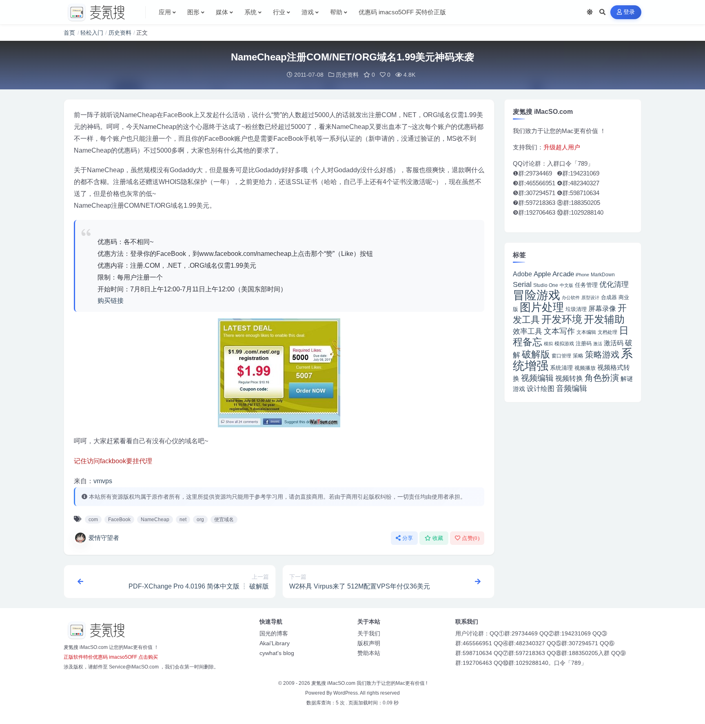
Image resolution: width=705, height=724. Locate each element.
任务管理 (586, 285)
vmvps (102, 480)
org (200, 519)
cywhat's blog (276, 653)
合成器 (609, 297)
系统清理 (561, 367)
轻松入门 (91, 32)
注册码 (584, 343)
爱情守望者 (104, 537)
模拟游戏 (564, 343)
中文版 (566, 285)
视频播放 (585, 368)
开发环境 (561, 319)
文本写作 (559, 331)
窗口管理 (561, 356)
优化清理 (614, 284)
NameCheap (155, 519)
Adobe (522, 274)
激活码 (613, 342)
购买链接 (111, 300)
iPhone (582, 274)
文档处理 (607, 332)
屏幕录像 (602, 309)
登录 (629, 12)
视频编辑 (537, 377)
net (183, 519)
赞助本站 (368, 653)
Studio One (545, 285)
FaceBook (119, 519)
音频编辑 (571, 388)
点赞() (470, 538)
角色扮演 (602, 377)
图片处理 (542, 307)
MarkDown (603, 275)
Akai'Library (274, 643)
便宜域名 (224, 519)
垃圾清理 (576, 309)
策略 (578, 356)
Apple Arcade (554, 274)
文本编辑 (586, 332)
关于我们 (368, 633)
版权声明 (368, 643)
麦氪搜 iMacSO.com (334, 683)
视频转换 (569, 378)
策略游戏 (602, 354)
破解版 (536, 354)
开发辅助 (604, 319)
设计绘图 (540, 389)
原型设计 (590, 297)
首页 (69, 32)
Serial (522, 284)
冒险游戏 (536, 295)
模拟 (548, 343)
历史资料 (120, 32)
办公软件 (571, 297)
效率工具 (527, 331)
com (93, 519)
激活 (597, 343)
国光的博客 (273, 633)
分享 (407, 538)
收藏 (437, 538)
